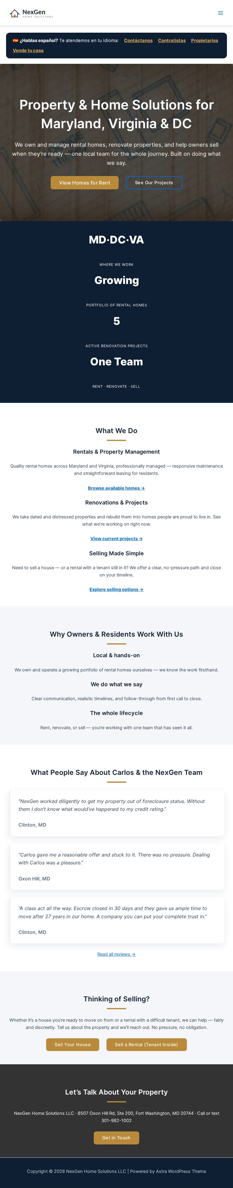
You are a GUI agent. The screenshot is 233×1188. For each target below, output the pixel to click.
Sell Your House (73, 1044)
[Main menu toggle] (220, 13)
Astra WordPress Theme (181, 1171)
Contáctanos (138, 40)
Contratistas (172, 40)
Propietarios (204, 40)
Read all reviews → (116, 954)
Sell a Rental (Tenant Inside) (146, 1044)
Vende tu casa (28, 50)
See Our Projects (154, 182)
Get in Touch (116, 1138)
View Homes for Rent (84, 183)
